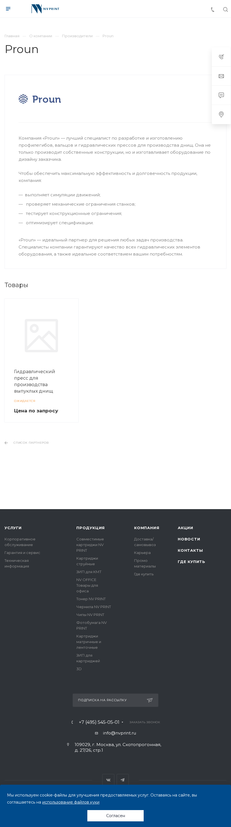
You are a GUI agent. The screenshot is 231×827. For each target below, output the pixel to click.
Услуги (13, 527)
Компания (146, 527)
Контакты (190, 550)
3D (79, 669)
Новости (189, 539)
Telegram (123, 780)
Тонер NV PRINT (91, 599)
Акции (185, 527)
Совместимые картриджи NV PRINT (90, 545)
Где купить (144, 574)
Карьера (142, 552)
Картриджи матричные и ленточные (88, 642)
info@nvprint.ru (119, 733)
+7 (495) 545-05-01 (99, 722)
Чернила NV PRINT (93, 606)
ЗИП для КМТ (88, 571)
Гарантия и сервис (22, 552)
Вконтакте (108, 780)
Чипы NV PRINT (90, 614)
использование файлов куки (70, 802)
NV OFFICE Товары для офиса (87, 585)
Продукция (90, 527)
